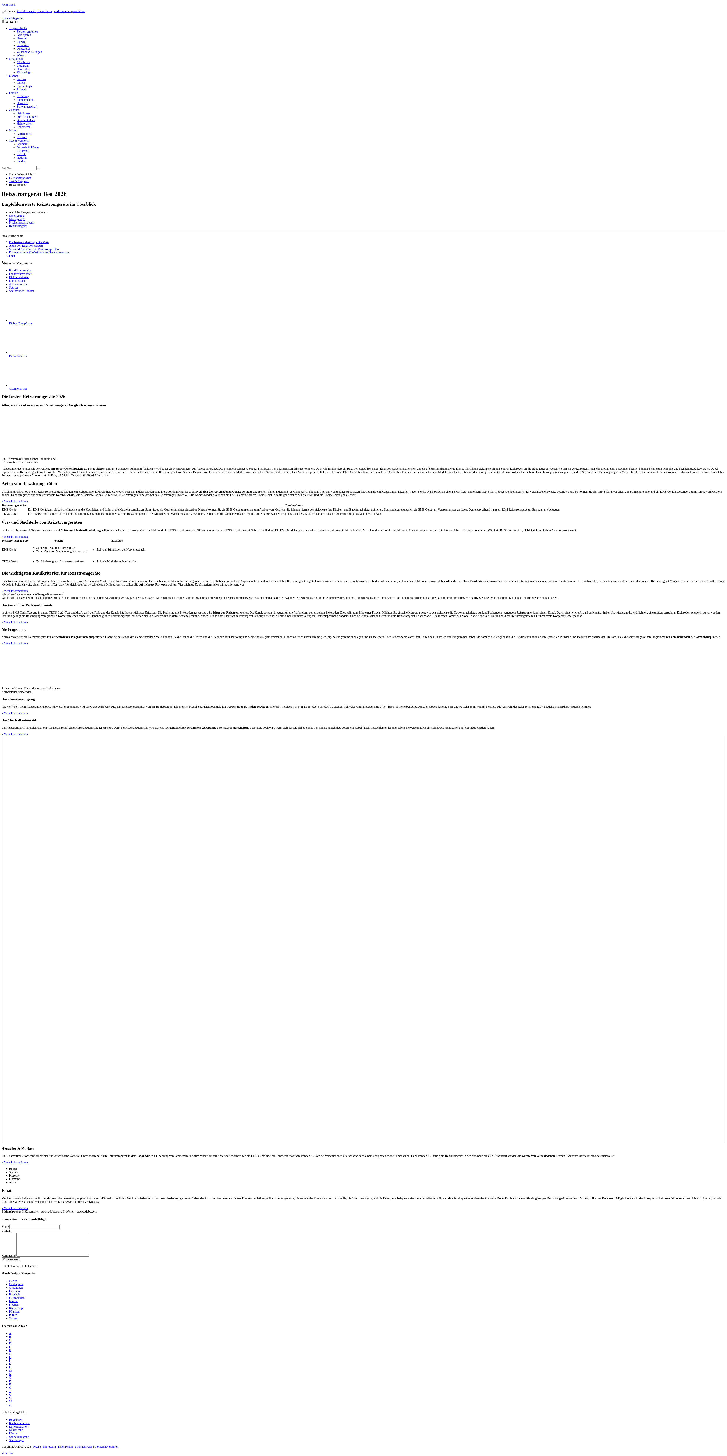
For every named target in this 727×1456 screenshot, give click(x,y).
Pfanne (13, 1433)
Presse (37, 1446)
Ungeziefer (23, 48)
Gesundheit (16, 58)
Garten (13, 130)
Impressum (49, 1446)
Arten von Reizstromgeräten (26, 245)
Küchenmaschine (19, 1423)
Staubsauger (16, 1440)
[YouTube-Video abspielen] (363, 939)
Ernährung (23, 65)
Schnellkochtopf (19, 1436)
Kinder (21, 161)
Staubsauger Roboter (21, 290)
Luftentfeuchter (18, 1426)
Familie (13, 92)
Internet (13, 1301)
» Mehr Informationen (15, 501)
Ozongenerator (18, 388)
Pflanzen (22, 137)
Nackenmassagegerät (21, 222)
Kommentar (9, 1255)
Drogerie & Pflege (28, 147)
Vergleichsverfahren (106, 1446)
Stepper (13, 287)
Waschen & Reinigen (29, 52)
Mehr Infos (8, 4)
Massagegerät (17, 215)
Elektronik (23, 150)
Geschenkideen (26, 120)
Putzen (21, 41)
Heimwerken (24, 123)
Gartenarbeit (24, 133)
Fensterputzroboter (20, 273)
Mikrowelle (16, 1430)
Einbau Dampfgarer (21, 323)
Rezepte (21, 89)
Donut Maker (17, 280)
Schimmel (23, 45)
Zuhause (14, 110)
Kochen (14, 75)
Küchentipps (24, 86)
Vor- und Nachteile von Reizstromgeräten (34, 249)
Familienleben (25, 99)
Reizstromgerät (18, 226)
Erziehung (23, 96)
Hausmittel (23, 69)
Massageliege (17, 219)
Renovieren (23, 127)
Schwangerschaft (27, 106)
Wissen (21, 55)
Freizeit (21, 154)
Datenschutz (65, 1446)
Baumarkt (22, 144)
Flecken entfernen (27, 31)
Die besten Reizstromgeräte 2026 (29, 242)
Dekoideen (23, 113)
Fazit (12, 255)
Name (5, 1226)
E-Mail (6, 1230)
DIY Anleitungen (27, 116)
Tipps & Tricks (18, 28)
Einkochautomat (19, 277)
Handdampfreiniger (20, 270)
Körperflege (24, 72)
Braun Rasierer (18, 356)
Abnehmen (23, 62)
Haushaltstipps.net (20, 177)
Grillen (21, 82)
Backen (21, 79)
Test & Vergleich (19, 140)
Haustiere (22, 103)
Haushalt (22, 38)
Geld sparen (24, 35)
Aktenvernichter (18, 284)
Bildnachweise (83, 1446)
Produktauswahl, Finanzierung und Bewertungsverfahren (51, 11)
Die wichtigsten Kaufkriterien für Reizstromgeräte (39, 252)
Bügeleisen (15, 1419)
